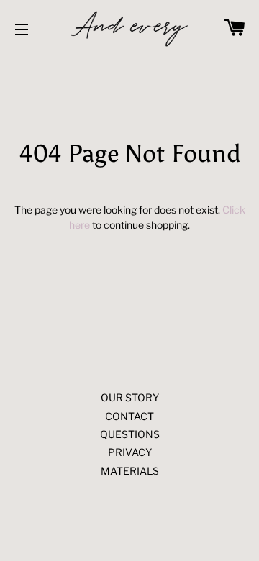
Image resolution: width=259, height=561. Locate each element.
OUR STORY (130, 397)
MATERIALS (130, 471)
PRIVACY (130, 452)
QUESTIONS (130, 434)
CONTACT (129, 416)
